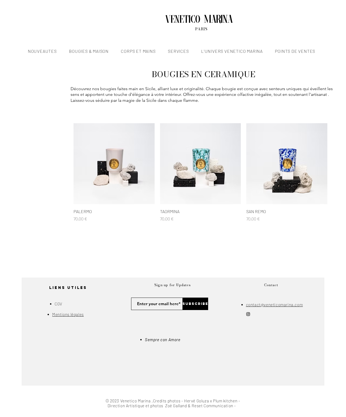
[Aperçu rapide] (114, 163)
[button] (42, 51)
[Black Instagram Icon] (248, 314)
